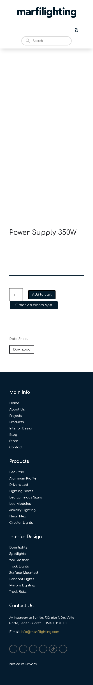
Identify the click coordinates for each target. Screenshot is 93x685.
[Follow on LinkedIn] (33, 649)
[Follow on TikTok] (53, 649)
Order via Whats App (33, 305)
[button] (33, 305)
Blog (13, 434)
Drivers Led (18, 485)
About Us (17, 409)
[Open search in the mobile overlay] (46, 40)
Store (13, 441)
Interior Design (21, 428)
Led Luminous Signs (25, 497)
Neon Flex (17, 516)
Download (21, 349)
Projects (15, 415)
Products (16, 422)
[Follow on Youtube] (43, 649)
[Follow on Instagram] (13, 649)
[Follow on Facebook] (23, 649)
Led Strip (16, 472)
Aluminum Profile (22, 478)
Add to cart (42, 295)
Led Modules (20, 503)
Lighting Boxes (21, 491)
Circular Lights (21, 522)
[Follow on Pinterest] (63, 649)
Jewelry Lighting (22, 510)
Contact (16, 447)
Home (14, 403)
